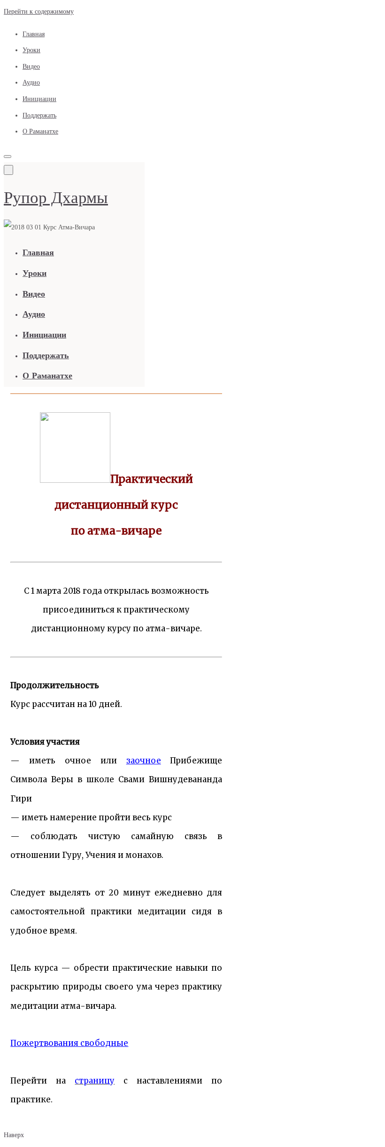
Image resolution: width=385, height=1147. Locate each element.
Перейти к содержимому (39, 11)
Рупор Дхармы (56, 198)
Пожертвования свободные (69, 1043)
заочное (143, 760)
